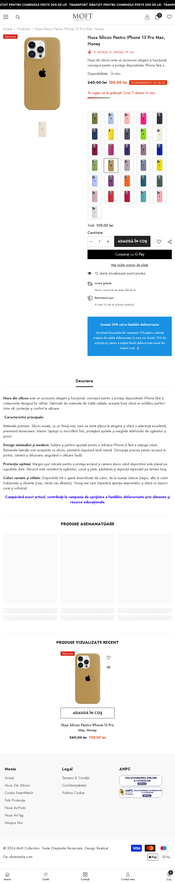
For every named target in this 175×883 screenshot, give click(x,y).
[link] (30, 610)
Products (23, 29)
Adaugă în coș (131, 241)
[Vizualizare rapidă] (108, 667)
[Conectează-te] (147, 17)
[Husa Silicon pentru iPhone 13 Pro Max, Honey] (88, 678)
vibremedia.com (20, 856)
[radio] (95, 118)
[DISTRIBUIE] (168, 242)
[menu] (5, 16)
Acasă (7, 29)
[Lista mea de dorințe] (169, 17)
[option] (42, 73)
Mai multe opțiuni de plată (129, 265)
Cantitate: (95, 232)
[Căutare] (17, 17)
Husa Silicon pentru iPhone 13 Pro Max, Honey (87, 728)
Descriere (84, 381)
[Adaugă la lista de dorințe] (159, 241)
